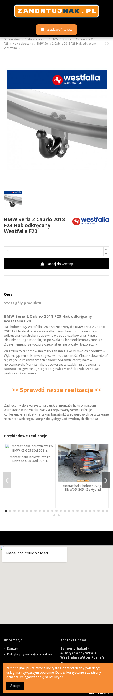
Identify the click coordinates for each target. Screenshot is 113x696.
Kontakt (12, 648)
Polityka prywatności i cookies (29, 654)
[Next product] (108, 43)
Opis (8, 294)
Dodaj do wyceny (60, 264)
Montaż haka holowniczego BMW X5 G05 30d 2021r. (30, 459)
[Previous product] (106, 43)
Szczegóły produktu (22, 303)
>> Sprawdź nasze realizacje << (56, 389)
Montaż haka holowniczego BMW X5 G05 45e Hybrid (83, 488)
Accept (15, 685)
